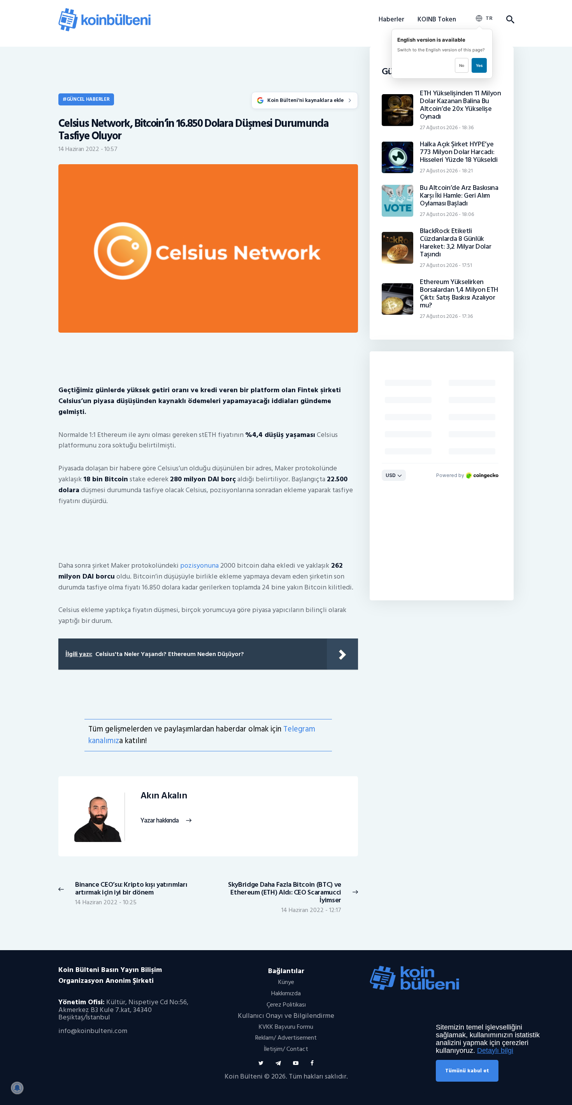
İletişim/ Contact (286, 1049)
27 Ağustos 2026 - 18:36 (447, 127)
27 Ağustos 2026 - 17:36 (446, 316)
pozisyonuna (199, 565)
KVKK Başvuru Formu (286, 1027)
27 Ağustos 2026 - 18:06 (447, 214)
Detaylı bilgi (495, 1050)
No (461, 65)
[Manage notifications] (17, 1088)
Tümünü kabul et (467, 1070)
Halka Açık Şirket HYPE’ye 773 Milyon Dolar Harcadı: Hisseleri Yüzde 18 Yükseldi (458, 152)
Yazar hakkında (159, 820)
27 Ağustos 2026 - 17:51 (446, 265)
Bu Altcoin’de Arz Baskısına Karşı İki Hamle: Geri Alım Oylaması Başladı (459, 195)
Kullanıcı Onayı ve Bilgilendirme (286, 1015)
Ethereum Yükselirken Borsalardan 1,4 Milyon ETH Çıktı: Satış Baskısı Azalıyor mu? (459, 293)
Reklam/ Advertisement (286, 1038)
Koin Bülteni (244, 1076)
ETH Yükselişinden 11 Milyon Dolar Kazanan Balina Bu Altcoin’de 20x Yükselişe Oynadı (460, 105)
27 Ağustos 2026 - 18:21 (446, 170)
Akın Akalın (163, 796)
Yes (479, 65)
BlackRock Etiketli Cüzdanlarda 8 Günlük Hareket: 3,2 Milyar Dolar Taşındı (455, 242)
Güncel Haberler (88, 99)
